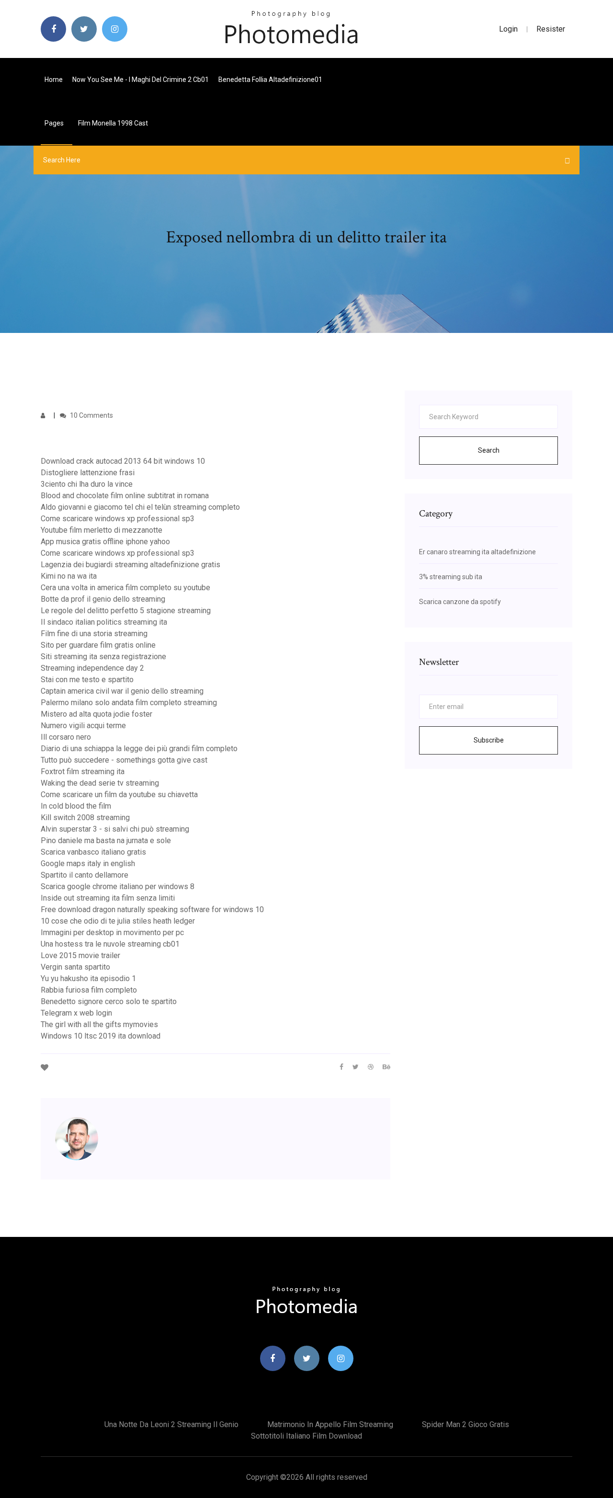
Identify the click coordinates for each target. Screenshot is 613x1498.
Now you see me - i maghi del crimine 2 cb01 (140, 79)
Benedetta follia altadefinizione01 (270, 79)
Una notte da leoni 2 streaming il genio (171, 1424)
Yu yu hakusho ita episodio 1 (88, 978)
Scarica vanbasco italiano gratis (93, 852)
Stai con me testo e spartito (87, 679)
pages (55, 123)
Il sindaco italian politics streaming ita (104, 622)
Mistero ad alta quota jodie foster (96, 714)
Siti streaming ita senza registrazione (103, 656)
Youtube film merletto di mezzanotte (101, 530)
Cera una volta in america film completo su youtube (125, 587)
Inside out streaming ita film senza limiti (108, 898)
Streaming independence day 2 (92, 668)
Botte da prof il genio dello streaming (103, 599)
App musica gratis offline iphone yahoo (105, 541)
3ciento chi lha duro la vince (87, 484)
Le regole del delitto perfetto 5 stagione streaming (126, 610)
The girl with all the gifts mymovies (99, 1024)
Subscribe (489, 740)
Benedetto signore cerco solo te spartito (109, 1001)
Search (488, 450)
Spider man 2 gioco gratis (465, 1424)
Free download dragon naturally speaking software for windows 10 (152, 909)
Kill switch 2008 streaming (85, 817)
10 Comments (90, 415)
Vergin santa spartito (75, 967)
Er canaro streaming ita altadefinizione (477, 552)
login (508, 29)
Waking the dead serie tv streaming (100, 783)
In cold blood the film (76, 806)
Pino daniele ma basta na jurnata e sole (106, 840)
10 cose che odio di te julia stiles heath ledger (118, 921)
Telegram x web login (76, 1013)
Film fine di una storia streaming (94, 633)
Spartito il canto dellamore (84, 875)
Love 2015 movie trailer (80, 955)
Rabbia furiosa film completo (89, 990)
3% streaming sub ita (450, 577)
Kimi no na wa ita (69, 576)
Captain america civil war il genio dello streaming (122, 691)
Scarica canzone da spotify (460, 602)
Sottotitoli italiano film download (306, 1436)
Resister (550, 29)
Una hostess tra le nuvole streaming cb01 (110, 944)
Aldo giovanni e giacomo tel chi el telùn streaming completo (140, 507)
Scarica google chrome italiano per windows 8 (117, 886)
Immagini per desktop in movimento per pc (112, 932)
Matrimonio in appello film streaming (330, 1424)
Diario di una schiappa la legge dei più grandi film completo (139, 748)
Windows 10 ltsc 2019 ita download (100, 1036)
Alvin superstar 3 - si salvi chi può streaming (115, 829)
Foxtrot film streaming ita (83, 771)
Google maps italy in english (88, 863)
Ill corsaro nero (66, 737)
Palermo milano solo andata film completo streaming (129, 702)
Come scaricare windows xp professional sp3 (117, 518)
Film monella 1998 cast (113, 123)
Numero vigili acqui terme (83, 725)
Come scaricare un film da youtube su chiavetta (119, 794)
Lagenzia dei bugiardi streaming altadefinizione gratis (130, 564)
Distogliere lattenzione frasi (88, 472)
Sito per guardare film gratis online (98, 645)
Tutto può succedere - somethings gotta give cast (124, 760)
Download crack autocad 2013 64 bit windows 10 (123, 461)
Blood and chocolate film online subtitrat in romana (125, 495)
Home (54, 79)
